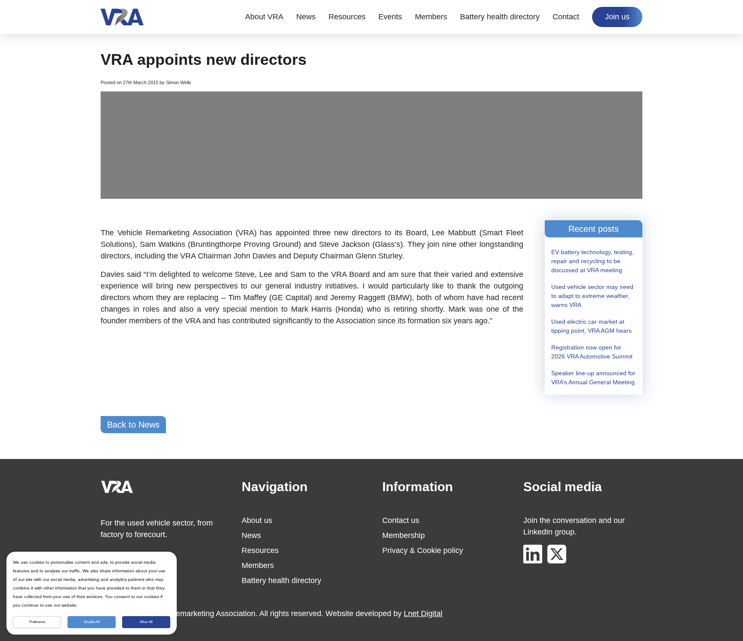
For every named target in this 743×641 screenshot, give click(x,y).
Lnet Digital (423, 613)
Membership (403, 535)
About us (257, 520)
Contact (566, 16)
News (306, 16)
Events (390, 16)
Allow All (146, 622)
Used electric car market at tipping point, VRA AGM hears (591, 326)
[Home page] (122, 17)
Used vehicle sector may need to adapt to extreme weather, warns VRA (592, 295)
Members (431, 16)
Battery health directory (500, 16)
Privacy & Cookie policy (422, 550)
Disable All (92, 622)
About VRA (264, 16)
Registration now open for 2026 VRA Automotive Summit (591, 352)
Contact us (400, 520)
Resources (347, 16)
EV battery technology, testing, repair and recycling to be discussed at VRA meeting (592, 261)
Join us (617, 16)
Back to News (133, 424)
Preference (37, 622)
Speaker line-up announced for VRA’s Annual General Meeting (593, 378)
